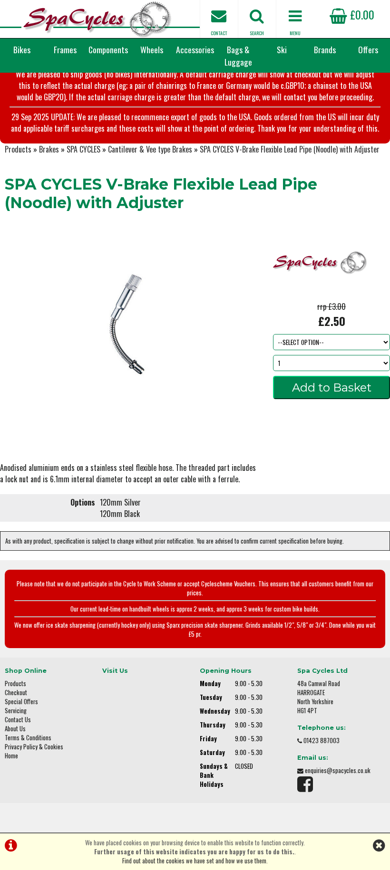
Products (18, 149)
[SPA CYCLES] (320, 295)
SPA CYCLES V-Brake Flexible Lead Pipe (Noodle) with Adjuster (290, 149)
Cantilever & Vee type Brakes (150, 149)
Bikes (21, 49)
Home (11, 755)
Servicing (16, 710)
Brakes (49, 149)
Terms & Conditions (28, 737)
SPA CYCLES (83, 149)
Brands (325, 49)
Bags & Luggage (238, 55)
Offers (368, 49)
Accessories (195, 49)
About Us (15, 728)
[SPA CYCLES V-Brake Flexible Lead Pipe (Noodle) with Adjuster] (130, 324)
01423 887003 (321, 740)
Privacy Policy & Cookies (34, 746)
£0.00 (360, 14)
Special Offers (21, 701)
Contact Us (18, 719)
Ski (282, 49)
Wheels (151, 49)
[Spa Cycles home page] (97, 19)
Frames (65, 49)
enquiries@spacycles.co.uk (337, 770)
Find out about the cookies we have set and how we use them (194, 860)
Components (108, 49)
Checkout (16, 692)
